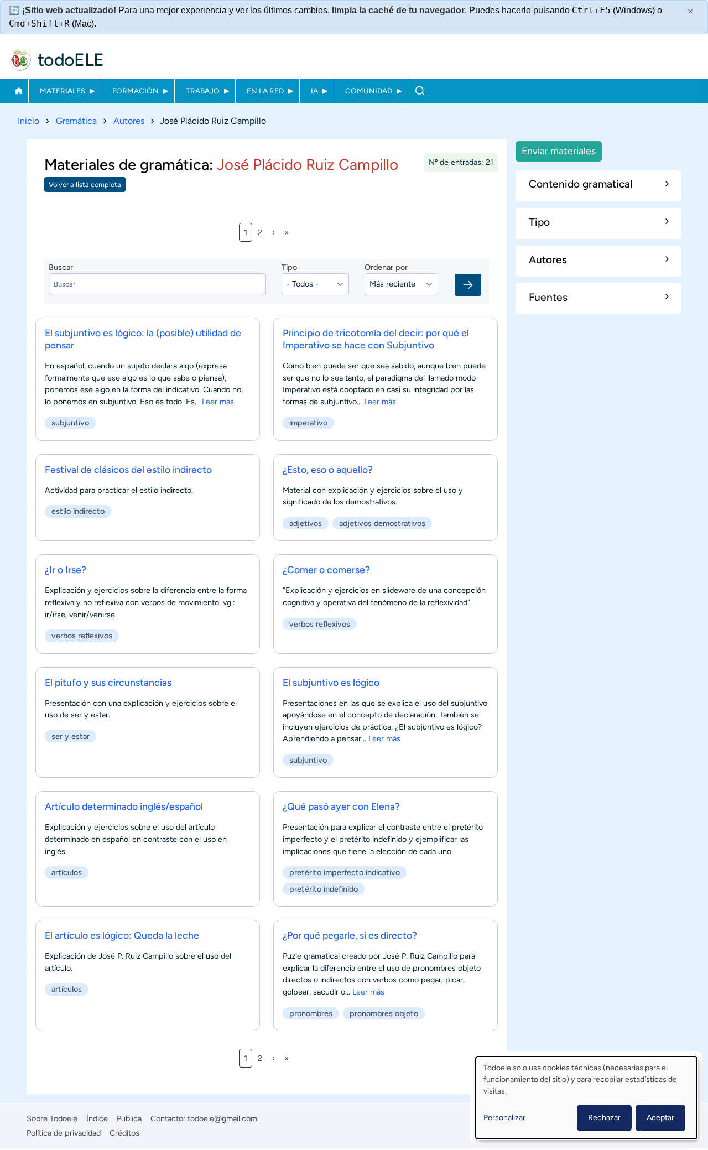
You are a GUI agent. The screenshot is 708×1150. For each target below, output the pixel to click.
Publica (129, 1118)
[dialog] (586, 1098)
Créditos (124, 1133)
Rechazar (604, 1117)
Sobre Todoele (52, 1118)
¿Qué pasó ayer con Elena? (341, 806)
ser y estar (70, 736)
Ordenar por (386, 267)
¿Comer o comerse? (326, 569)
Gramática (76, 121)
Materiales (62, 90)
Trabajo (203, 90)
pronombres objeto (384, 1013)
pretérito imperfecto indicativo (344, 872)
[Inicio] (20, 60)
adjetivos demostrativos (382, 523)
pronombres (310, 1013)
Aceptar (660, 1117)
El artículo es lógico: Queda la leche (122, 935)
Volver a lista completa (85, 184)
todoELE (71, 59)
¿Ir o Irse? (65, 569)
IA (314, 90)
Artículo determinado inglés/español (124, 806)
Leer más (218, 402)
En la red (265, 90)
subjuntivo (70, 423)
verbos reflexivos (81, 636)
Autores (128, 121)
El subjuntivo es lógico (331, 682)
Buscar (419, 90)
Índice (97, 1118)
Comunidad (368, 90)
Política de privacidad (64, 1133)
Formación (135, 90)
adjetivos (305, 523)
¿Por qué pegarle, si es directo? (350, 935)
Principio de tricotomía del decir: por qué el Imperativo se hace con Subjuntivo (376, 339)
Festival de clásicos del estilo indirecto (128, 469)
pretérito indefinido (323, 889)
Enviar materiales (559, 151)
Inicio (18, 90)
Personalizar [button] (504, 1117)
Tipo (289, 267)
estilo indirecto (78, 511)
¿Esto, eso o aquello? (328, 469)
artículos (66, 872)
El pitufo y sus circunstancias (108, 682)
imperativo (308, 423)
